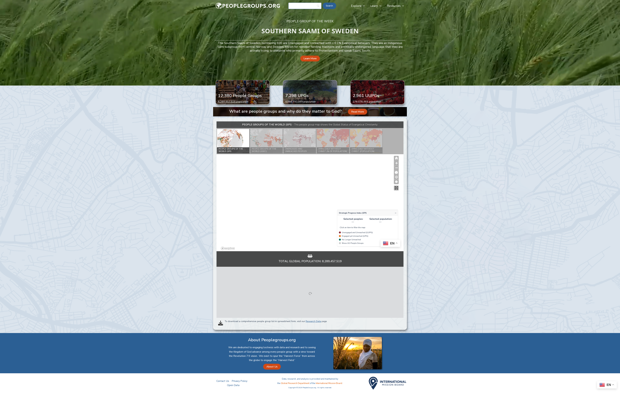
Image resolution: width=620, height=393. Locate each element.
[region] (310, 186)
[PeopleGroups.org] (248, 5)
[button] (363, 5)
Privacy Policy (239, 381)
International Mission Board (329, 383)
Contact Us (222, 381)
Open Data (233, 385)
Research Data (313, 321)
